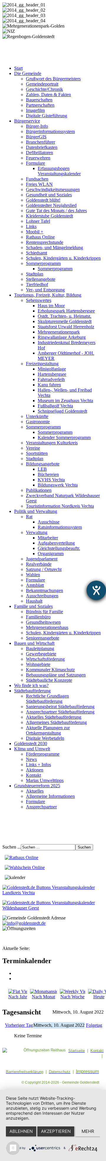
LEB (42, 469)
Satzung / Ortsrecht (44, 569)
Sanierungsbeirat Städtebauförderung (60, 706)
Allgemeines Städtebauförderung (56, 722)
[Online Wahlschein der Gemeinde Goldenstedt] (25, 867)
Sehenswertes (38, 300)
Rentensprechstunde (44, 242)
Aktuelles (35, 790)
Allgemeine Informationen (50, 796)
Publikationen (39, 490)
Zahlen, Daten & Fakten (48, 94)
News (31, 759)
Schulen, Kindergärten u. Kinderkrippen (63, 258)
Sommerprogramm (43, 263)
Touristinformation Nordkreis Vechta (60, 506)
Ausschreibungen (42, 595)
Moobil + (34, 231)
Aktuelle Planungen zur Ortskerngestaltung (48, 730)
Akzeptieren (56, 1131)
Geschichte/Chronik (44, 89)
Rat (29, 516)
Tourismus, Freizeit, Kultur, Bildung (47, 295)
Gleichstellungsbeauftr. (59, 548)
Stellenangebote (40, 279)
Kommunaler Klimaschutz (50, 669)
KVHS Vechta (51, 479)
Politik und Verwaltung (35, 511)
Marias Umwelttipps (45, 780)
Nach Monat (43, 996)
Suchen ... (11, 846)
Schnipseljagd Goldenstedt (62, 411)
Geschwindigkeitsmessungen (53, 189)
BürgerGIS (36, 136)
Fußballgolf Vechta (55, 405)
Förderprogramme (42, 754)
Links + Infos (38, 764)
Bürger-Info (37, 126)
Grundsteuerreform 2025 (37, 785)
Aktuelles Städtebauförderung (53, 717)
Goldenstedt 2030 (30, 743)
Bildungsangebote (42, 463)
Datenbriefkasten (41, 147)
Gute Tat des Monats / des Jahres (56, 210)
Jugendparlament (41, 558)
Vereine (33, 448)
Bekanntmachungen (44, 590)
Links (31, 226)
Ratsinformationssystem (60, 527)
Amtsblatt (35, 585)
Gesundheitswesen (43, 622)
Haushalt (34, 601)
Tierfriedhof (37, 284)
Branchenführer (40, 142)
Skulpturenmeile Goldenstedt (65, 321)
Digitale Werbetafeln (45, 738)
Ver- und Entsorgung (45, 289)
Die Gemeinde (27, 73)
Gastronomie (38, 421)
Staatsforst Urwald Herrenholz (66, 326)
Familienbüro (38, 616)
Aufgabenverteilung (56, 542)
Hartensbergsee (52, 374)
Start (18, 68)
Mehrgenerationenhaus (47, 627)
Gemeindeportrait (42, 83)
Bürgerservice (27, 120)
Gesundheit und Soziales (49, 194)
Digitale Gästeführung (46, 115)
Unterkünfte (37, 416)
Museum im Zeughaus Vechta (65, 400)
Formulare (35, 163)
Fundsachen (37, 178)
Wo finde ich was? (31, 685)
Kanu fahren (49, 384)
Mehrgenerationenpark (59, 331)
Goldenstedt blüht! (43, 200)
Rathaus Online (40, 236)
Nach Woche (72, 996)
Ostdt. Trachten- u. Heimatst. (64, 316)
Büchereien (48, 474)
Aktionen (34, 769)
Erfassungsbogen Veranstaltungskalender (59, 171)
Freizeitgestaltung (42, 363)
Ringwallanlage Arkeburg (62, 337)
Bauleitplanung (40, 648)
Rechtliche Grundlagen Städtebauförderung (47, 698)
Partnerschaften (40, 105)
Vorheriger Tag (19, 1025)
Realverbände (39, 564)
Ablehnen (21, 1131)
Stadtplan (34, 273)
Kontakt (33, 775)
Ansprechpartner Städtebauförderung (60, 711)
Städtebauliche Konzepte (49, 680)
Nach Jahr (17, 996)
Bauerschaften (39, 99)
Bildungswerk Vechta (58, 484)
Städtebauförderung (32, 690)
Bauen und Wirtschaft (34, 643)
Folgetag (94, 1025)
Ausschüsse (48, 521)
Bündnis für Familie (44, 611)
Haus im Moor (51, 305)
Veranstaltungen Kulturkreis (52, 442)
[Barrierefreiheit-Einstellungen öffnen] (96, 590)
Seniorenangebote (42, 637)
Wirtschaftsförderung (45, 659)
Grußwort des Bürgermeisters (53, 78)
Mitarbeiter (48, 537)
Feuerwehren (38, 157)
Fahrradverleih (51, 379)
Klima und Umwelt (32, 748)
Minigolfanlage (52, 368)
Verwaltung (36, 532)
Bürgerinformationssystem (50, 131)
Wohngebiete (38, 664)
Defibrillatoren (39, 152)
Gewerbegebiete (41, 653)
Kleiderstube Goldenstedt (49, 215)
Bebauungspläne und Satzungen (56, 674)
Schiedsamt (36, 252)
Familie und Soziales (33, 606)
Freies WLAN (39, 184)
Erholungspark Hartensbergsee (66, 310)
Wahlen (33, 574)
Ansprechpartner (41, 806)
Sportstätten (37, 453)
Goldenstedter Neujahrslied (51, 205)
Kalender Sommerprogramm (64, 437)
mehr (88, 1131)
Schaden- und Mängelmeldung (54, 247)
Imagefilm (35, 110)
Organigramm (51, 553)
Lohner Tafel (38, 221)
